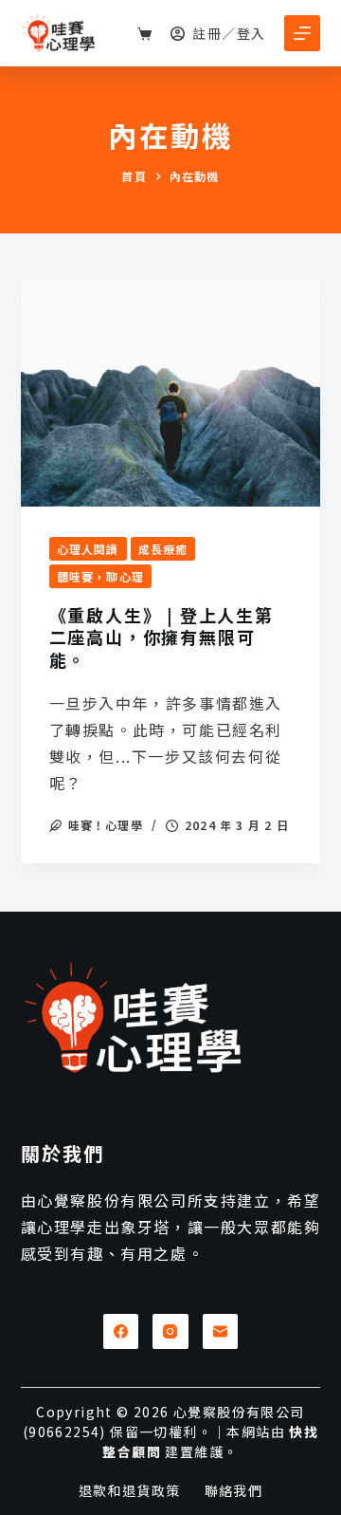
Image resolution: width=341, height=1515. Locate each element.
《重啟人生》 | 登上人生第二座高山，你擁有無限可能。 (161, 637)
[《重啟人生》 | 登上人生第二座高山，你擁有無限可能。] (171, 394)
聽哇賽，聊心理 (100, 576)
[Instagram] (170, 1332)
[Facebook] (121, 1332)
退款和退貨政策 (130, 1490)
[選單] (302, 33)
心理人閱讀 (88, 549)
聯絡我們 (234, 1490)
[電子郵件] (221, 1332)
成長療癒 (163, 549)
